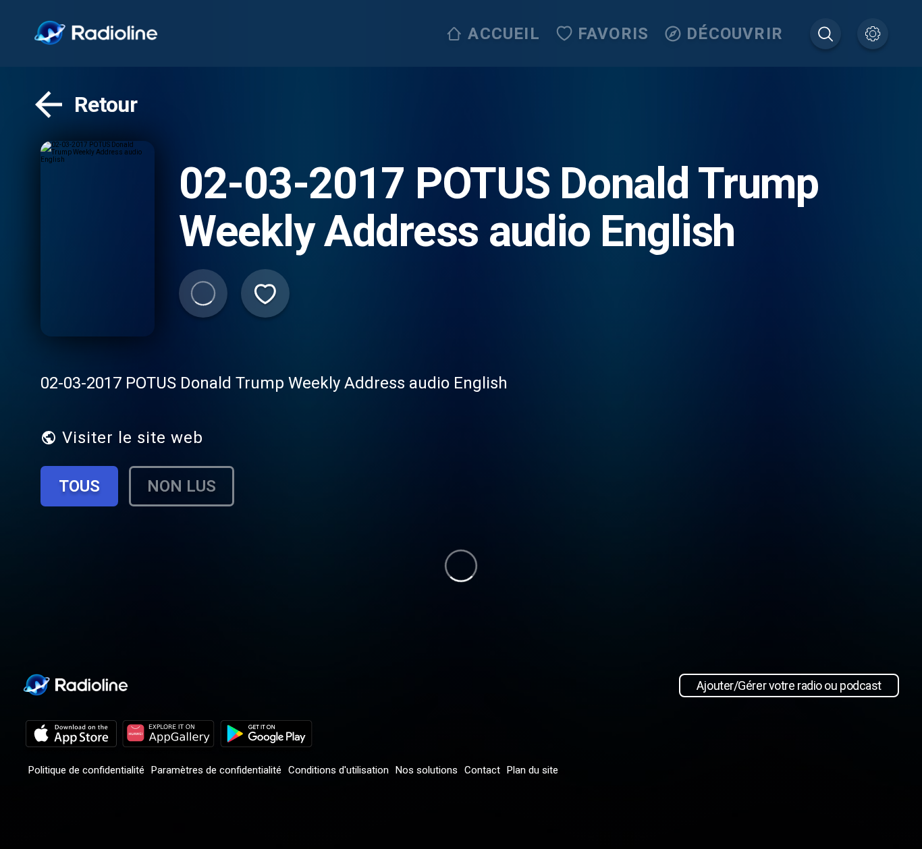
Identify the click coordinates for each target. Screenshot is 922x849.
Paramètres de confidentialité (216, 770)
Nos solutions (427, 770)
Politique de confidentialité (86, 770)
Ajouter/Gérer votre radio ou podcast (789, 685)
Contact (482, 770)
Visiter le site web (132, 437)
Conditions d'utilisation (338, 770)
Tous (79, 486)
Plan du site (532, 770)
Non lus (181, 486)
